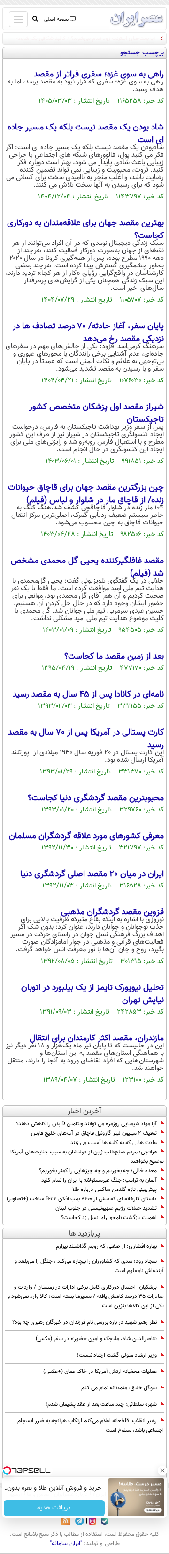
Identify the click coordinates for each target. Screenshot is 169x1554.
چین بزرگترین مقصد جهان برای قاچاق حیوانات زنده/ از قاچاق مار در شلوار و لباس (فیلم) (86, 494)
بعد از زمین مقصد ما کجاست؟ (114, 656)
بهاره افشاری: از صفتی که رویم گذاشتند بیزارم (106, 1246)
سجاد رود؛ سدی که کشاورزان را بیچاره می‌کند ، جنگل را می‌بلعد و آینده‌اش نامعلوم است (89, 1266)
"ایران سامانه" (66, 1543)
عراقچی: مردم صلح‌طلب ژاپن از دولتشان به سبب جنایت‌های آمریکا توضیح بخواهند (87, 1157)
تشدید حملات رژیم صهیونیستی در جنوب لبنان (106, 1208)
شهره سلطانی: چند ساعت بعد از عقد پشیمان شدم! (101, 1404)
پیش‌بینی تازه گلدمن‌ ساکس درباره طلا (114, 1189)
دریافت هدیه (54, 1508)
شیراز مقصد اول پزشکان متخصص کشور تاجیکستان (96, 413)
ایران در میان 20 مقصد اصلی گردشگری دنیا (92, 874)
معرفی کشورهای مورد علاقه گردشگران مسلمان (86, 836)
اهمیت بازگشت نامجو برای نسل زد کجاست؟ (109, 1217)
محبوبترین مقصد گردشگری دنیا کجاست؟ (96, 798)
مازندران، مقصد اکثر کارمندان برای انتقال (97, 1038)
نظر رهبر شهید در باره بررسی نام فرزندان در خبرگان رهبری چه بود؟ (84, 1322)
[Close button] (162, 1470)
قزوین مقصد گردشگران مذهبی (112, 912)
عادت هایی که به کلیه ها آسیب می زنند (113, 1142)
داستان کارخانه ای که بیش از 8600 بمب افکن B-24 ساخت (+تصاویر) (82, 1199)
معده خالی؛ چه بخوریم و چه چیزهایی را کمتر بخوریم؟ (98, 1171)
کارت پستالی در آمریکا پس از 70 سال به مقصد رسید (86, 739)
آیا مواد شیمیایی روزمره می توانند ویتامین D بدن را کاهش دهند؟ (86, 1124)
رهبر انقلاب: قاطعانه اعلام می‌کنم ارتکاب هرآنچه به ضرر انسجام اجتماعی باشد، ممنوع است (90, 1425)
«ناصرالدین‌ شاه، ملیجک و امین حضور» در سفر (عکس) (96, 1338)
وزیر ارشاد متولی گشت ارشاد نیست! (117, 1355)
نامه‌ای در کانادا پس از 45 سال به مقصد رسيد (88, 694)
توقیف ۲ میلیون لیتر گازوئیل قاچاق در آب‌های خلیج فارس (94, 1133)
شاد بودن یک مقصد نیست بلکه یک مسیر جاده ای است (86, 134)
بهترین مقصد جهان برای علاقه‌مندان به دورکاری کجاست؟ (85, 230)
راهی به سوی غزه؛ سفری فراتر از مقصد (99, 74)
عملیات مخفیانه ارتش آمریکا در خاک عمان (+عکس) (100, 1371)
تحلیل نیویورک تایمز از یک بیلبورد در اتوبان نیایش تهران (92, 994)
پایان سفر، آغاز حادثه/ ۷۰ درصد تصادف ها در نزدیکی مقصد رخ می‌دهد (88, 333)
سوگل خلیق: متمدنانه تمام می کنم (119, 1388)
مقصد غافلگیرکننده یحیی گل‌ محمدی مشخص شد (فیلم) (87, 567)
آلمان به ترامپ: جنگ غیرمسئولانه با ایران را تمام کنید (99, 1180)
